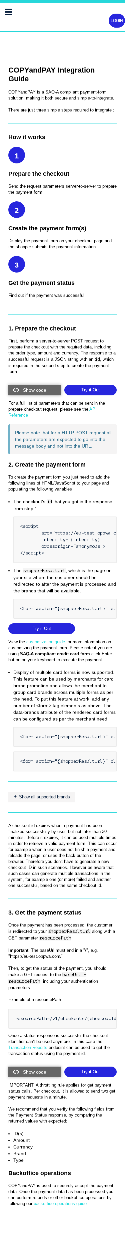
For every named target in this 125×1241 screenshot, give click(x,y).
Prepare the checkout (38, 173)
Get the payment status (41, 283)
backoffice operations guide (60, 1203)
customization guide (45, 641)
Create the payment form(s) (47, 228)
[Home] (20, 14)
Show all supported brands (44, 796)
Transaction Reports (27, 1047)
